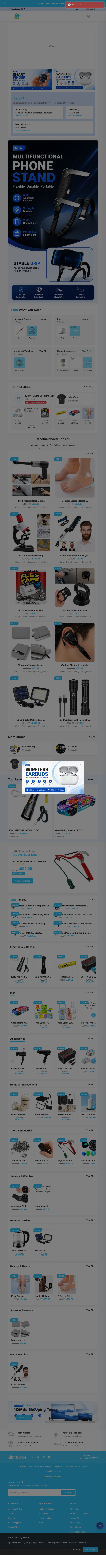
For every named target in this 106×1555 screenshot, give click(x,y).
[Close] (80, 764)
